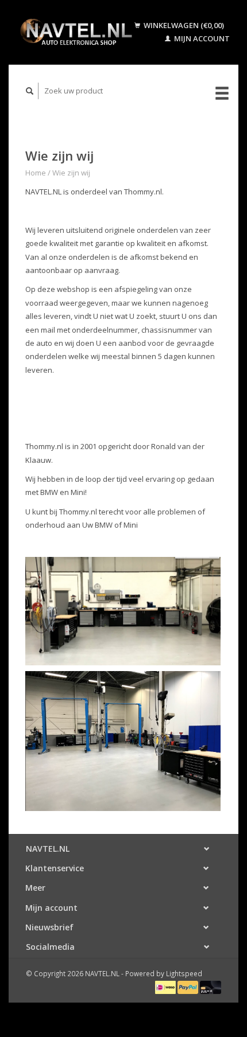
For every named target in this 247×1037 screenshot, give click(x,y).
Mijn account (201, 38)
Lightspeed (184, 973)
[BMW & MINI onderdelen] (75, 32)
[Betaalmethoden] (166, 986)
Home (35, 172)
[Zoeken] (29, 91)
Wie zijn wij (71, 172)
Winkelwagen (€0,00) (183, 25)
